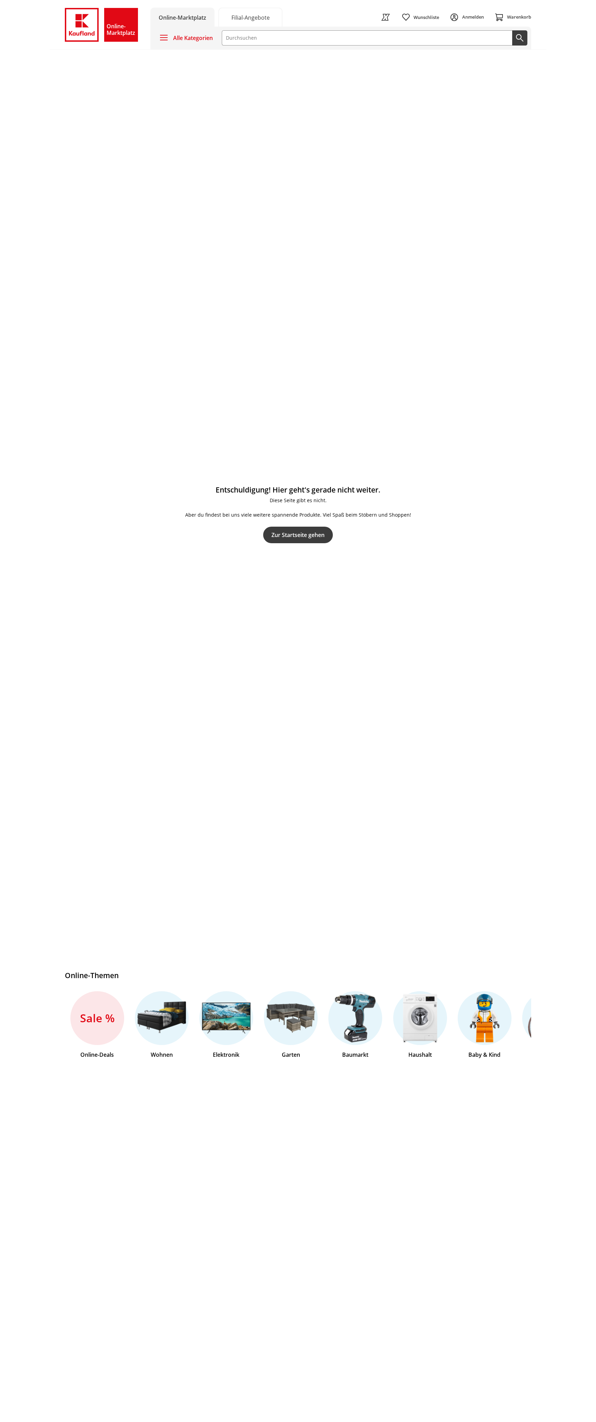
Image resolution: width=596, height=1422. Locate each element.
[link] (250, 17)
